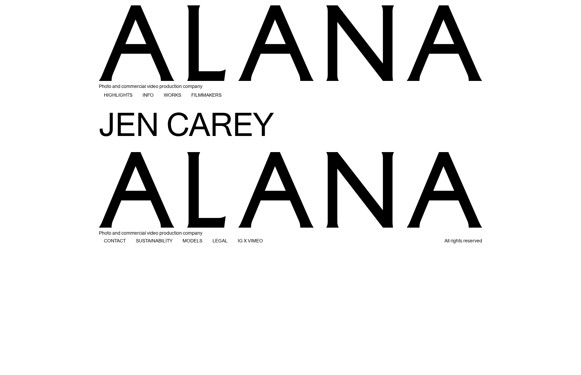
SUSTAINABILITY (154, 241)
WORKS (172, 95)
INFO (148, 95)
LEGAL (220, 241)
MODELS (192, 241)
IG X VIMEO (250, 241)
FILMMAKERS (206, 95)
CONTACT (115, 241)
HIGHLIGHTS (118, 95)
